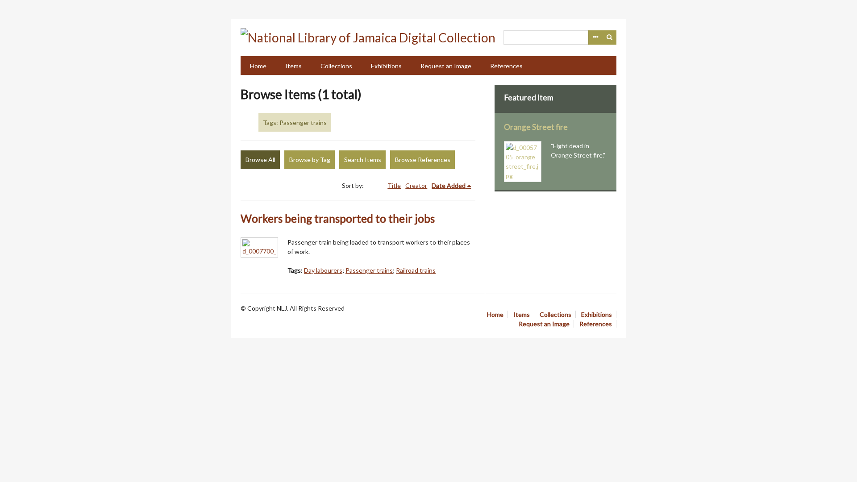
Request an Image (445, 66)
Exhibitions (386, 66)
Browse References (422, 159)
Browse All (260, 159)
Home (258, 66)
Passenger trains (369, 270)
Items (293, 66)
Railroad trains (416, 270)
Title (394, 185)
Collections (336, 66)
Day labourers (323, 270)
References (506, 66)
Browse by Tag (309, 159)
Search (610, 37)
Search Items (362, 159)
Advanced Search (595, 37)
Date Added (449, 185)
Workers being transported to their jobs (338, 218)
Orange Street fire (536, 127)
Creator (416, 185)
